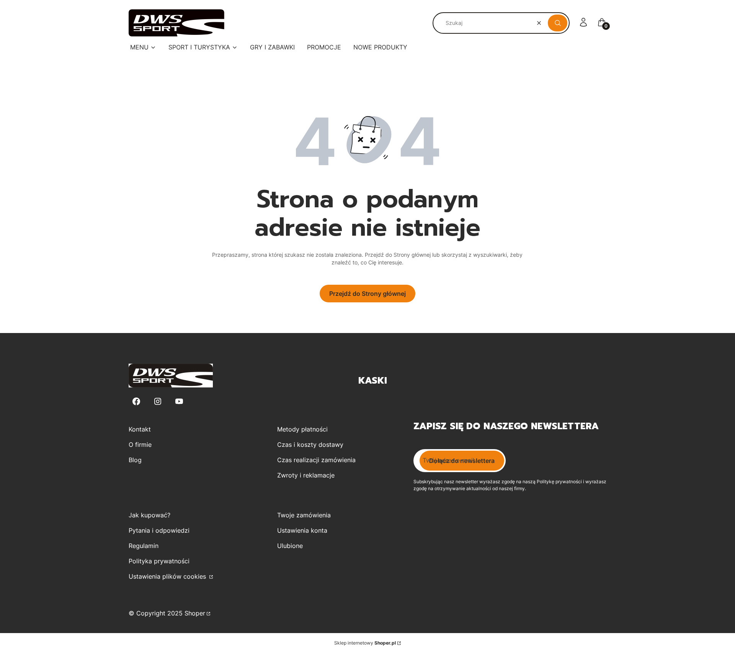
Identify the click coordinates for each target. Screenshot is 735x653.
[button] (557, 23)
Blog (135, 460)
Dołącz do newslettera (462, 460)
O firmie (140, 444)
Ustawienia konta (302, 530)
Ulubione (290, 546)
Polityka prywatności (159, 561)
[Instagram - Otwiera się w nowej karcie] (157, 401)
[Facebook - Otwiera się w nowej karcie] (136, 401)
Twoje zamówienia (304, 515)
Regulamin (143, 546)
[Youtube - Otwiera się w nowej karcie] (179, 401)
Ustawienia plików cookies (168, 576)
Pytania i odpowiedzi (159, 530)
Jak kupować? (149, 515)
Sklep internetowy (365, 643)
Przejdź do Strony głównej (367, 293)
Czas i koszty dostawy (310, 444)
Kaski (372, 380)
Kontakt (140, 429)
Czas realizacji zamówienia (316, 460)
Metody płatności (302, 429)
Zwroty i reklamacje (306, 475)
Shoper (195, 613)
